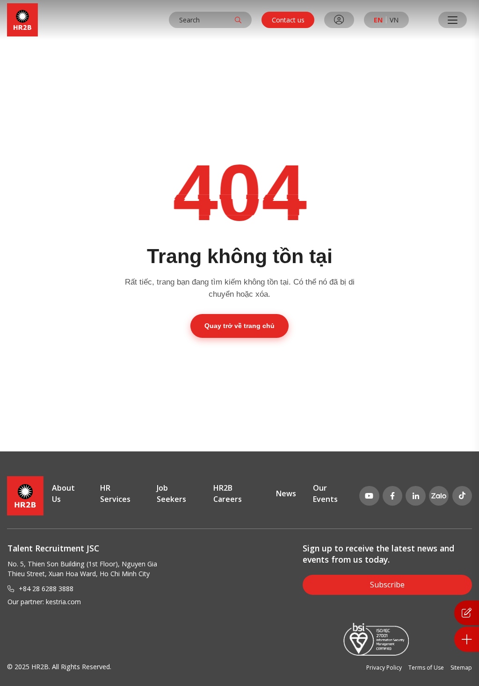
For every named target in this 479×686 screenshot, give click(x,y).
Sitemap (461, 668)
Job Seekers (171, 493)
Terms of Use (426, 668)
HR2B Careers (227, 493)
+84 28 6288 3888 (46, 588)
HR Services (115, 493)
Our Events (325, 493)
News (286, 493)
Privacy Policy (384, 668)
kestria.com (63, 601)
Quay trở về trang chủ (239, 325)
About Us (63, 493)
